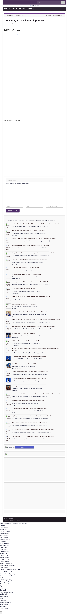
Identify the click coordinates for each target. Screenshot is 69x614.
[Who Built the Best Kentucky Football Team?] (8, 290)
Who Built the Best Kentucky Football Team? (23, 288)
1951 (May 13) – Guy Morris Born (15, 15)
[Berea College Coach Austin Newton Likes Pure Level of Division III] (8, 313)
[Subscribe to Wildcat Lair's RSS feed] (5, 2)
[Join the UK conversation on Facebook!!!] (7, 2)
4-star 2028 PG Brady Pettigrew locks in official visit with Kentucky (29, 259)
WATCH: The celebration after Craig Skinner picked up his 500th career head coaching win (35, 224)
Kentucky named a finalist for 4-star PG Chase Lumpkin (26, 274)
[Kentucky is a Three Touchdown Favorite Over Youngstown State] (8, 410)
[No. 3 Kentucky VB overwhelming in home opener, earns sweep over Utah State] (8, 431)
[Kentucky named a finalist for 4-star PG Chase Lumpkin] (8, 276)
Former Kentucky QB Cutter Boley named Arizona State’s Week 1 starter (31, 296)
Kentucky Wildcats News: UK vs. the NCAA (23, 386)
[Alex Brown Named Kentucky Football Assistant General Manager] (8, 380)
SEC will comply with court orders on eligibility (24, 304)
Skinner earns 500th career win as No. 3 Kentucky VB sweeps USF (29, 230)
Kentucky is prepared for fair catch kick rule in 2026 (25, 267)
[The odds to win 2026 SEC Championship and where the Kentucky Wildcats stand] (8, 438)
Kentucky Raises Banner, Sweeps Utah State (23, 333)
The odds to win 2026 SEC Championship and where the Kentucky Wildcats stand (33, 436)
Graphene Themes (15, 520)
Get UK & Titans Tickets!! (26, 8)
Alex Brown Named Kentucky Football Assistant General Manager (29, 378)
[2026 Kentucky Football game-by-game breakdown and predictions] (8, 424)
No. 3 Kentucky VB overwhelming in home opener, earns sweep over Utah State (33, 429)
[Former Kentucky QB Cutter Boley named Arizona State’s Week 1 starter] (8, 298)
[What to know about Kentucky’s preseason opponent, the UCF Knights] (8, 247)
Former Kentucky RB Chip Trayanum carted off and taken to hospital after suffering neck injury (36, 393)
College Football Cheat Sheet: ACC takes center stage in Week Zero (30, 371)
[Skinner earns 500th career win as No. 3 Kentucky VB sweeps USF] (8, 232)
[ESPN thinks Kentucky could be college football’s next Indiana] (8, 402)
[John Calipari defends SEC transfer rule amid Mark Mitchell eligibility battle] (8, 283)
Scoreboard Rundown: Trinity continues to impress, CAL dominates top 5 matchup (33, 326)
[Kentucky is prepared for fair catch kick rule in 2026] (8, 269)
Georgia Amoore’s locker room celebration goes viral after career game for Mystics (33, 253)
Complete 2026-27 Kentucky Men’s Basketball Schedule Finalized (29, 356)
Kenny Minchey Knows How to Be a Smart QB (24, 364)
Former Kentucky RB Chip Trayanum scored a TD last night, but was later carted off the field (36, 319)
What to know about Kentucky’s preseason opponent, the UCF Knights (30, 245)
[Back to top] (65, 610)
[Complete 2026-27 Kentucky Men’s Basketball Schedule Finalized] (8, 358)
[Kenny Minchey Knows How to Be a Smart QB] (8, 365)
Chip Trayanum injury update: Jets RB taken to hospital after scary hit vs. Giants (33, 416)
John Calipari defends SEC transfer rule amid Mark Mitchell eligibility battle (31, 282)
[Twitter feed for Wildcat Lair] (10, 2)
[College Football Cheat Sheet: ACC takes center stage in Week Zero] (8, 373)
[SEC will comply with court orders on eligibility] (8, 306)
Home (5, 8)
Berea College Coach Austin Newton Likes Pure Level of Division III (29, 311)
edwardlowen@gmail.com (11, 23)
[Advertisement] (34, 102)
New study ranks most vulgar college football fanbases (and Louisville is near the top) (34, 238)
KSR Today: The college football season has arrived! (25, 340)
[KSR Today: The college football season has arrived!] (8, 342)
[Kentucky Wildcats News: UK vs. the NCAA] (8, 387)
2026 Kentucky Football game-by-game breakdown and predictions (29, 422)
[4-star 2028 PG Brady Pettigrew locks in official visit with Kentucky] (8, 261)
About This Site (13, 8)
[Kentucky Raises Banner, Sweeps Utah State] (8, 335)
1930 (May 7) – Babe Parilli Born (54, 15)
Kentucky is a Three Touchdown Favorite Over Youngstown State (29, 408)
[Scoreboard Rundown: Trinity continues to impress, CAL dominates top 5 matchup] (8, 328)
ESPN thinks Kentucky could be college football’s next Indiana (28, 400)
